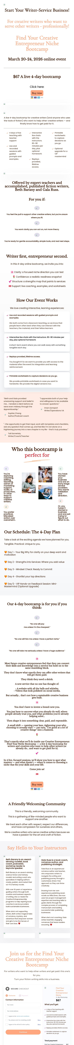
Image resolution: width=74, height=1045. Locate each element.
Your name (10, 1005)
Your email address (12, 1011)
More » (39, 1020)
